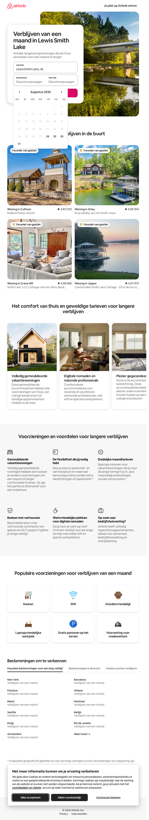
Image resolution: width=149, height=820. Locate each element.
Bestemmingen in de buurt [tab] (84, 668)
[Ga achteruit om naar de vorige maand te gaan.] (20, 92)
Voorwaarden (79, 813)
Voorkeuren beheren (108, 797)
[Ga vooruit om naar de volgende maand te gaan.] (61, 92)
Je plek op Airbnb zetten (120, 6)
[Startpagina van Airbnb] (16, 5)
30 (61, 136)
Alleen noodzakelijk (69, 797)
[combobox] (45, 69)
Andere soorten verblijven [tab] (121, 668)
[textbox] (29, 82)
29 (54, 136)
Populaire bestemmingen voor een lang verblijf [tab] (35, 668)
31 (19, 143)
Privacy (63, 813)
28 (47, 136)
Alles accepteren (31, 797)
